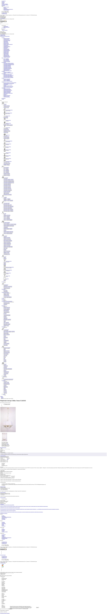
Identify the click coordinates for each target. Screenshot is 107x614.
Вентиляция (3, 289)
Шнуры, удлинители (7, 334)
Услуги (3, 281)
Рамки (4, 338)
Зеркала (5, 262)
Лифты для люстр (8, 158)
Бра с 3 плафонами (6, 60)
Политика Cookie (25, 608)
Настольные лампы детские (8, 74)
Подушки (7, 278)
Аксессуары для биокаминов (8, 368)
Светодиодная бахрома (7, 314)
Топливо (5, 374)
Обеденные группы (8, 261)
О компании (4, 534)
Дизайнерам (5, 8)
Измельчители (6, 386)
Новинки (3, 299)
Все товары (3, 519)
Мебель (5, 256)
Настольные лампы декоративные (8, 75)
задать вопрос (2, 470)
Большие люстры (8, 146)
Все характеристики (3, 447)
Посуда (5, 356)
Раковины (5, 389)
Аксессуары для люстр (7, 56)
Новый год (3, 305)
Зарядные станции (6, 293)
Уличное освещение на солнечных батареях (10, 82)
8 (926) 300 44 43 (2, 18)
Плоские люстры (8, 120)
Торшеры (3, 71)
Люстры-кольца (6, 47)
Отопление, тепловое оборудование (7, 301)
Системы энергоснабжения (7, 296)
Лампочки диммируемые (7, 91)
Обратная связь (7, 36)
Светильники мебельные (7, 65)
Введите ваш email (3, 573)
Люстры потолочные (7, 38)
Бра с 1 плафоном (6, 58)
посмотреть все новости (3, 513)
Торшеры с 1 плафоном (7, 72)
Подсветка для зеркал (7, 173)
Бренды (3, 1)
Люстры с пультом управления (8, 44)
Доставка (3, 2)
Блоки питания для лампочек (8, 90)
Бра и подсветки (6, 167)
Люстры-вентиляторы (7, 50)
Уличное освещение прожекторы (8, 86)
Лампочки (3, 518)
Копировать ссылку (7, 404)
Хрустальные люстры (7, 40)
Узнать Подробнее (3, 455)
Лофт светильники (6, 192)
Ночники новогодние (7, 307)
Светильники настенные (7, 66)
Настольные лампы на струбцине (8, 77)
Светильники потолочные (7, 67)
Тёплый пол (5, 304)
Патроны (5, 94)
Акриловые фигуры (6, 311)
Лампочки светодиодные (7, 89)
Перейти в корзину (4, 30)
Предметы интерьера (7, 347)
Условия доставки (2, 486)
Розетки (5, 335)
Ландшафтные (6, 84)
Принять (37, 607)
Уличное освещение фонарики (8, 87)
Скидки (4, 394)
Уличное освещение (7, 222)
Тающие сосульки (6, 325)
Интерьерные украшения (7, 319)
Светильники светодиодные (8, 68)
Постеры (5, 359)
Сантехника (3, 380)
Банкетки (5, 258)
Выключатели (6, 337)
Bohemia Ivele (4, 523)
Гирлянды (5, 316)
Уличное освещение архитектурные (9, 83)
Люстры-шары (6, 41)
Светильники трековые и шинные (8, 63)
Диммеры (5, 341)
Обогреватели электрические (8, 286)
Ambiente (3, 522)
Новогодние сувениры (7, 323)
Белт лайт (5, 313)
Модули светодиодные (7, 95)
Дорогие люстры (8, 155)
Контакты (3, 5)
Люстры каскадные (6, 136)
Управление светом (6, 55)
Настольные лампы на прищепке (8, 76)
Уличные (5, 85)
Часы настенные (6, 353)
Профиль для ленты (6, 96)
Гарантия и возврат (5, 531)
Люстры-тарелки (6, 53)
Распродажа (3, 98)
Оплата (3, 3)
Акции (3, 528)
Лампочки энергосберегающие (8, 93)
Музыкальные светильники (8, 70)
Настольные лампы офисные (8, 207)
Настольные (3, 73)
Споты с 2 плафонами (7, 80)
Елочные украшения (7, 308)
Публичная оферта (4, 538)
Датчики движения (6, 343)
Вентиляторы (6, 290)
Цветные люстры (6, 43)
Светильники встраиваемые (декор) (9, 180)
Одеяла (5, 280)
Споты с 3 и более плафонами (8, 81)
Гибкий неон (5, 317)
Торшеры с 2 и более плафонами (8, 200)
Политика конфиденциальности (8, 9)
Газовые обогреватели (7, 287)
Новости (3, 535)
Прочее (3, 298)
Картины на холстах (6, 350)
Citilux (3, 525)
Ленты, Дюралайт (6, 322)
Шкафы (5, 264)
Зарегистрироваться (6, 27)
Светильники (4, 62)
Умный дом (3, 326)
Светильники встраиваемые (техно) (9, 64)
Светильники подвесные (7, 186)
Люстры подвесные (6, 49)
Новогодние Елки (6, 310)
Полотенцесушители (7, 302)
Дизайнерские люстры (7, 46)
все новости (2, 504)
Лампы (5, 320)
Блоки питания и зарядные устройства (9, 331)
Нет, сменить (3, 17)
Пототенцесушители (7, 383)
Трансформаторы (6, 340)
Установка (3, 529)
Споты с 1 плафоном (7, 79)
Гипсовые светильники (7, 69)
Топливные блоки (6, 371)
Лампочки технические (7, 92)
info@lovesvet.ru (2, 36)
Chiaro (3, 524)
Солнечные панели (6, 295)
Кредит (5, 7)
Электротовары (6, 329)
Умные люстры (6, 117)
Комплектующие (6, 332)
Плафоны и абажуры (7, 57)
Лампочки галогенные (7, 88)
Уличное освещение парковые (8, 228)
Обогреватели (6, 284)
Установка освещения (5, 4)
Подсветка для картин (7, 61)
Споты (3, 78)
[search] (0, 23)
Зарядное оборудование (5, 292)
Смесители (5, 392)
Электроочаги (6, 365)
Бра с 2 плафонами (6, 59)
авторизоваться (6, 26)
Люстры (3, 37)
